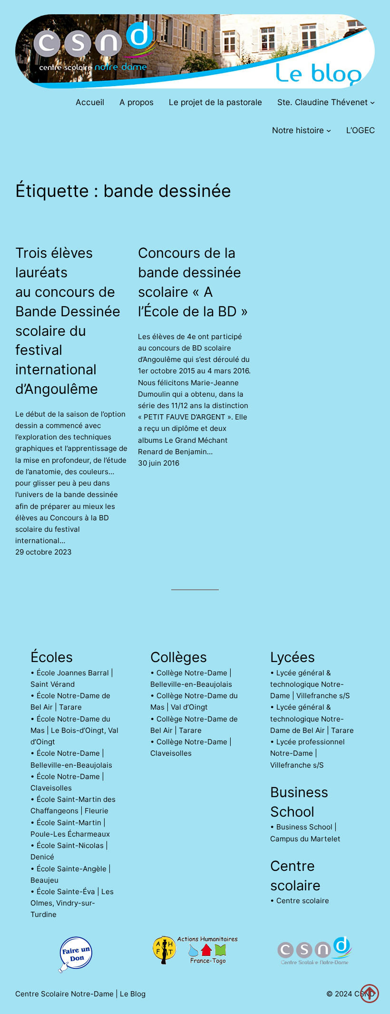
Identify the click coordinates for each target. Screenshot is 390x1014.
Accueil (90, 102)
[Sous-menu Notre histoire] (328, 130)
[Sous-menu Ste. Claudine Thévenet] (372, 101)
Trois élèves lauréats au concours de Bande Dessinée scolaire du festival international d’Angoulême (67, 320)
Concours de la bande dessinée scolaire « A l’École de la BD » (193, 281)
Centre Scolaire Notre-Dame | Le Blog (80, 993)
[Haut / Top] (369, 993)
